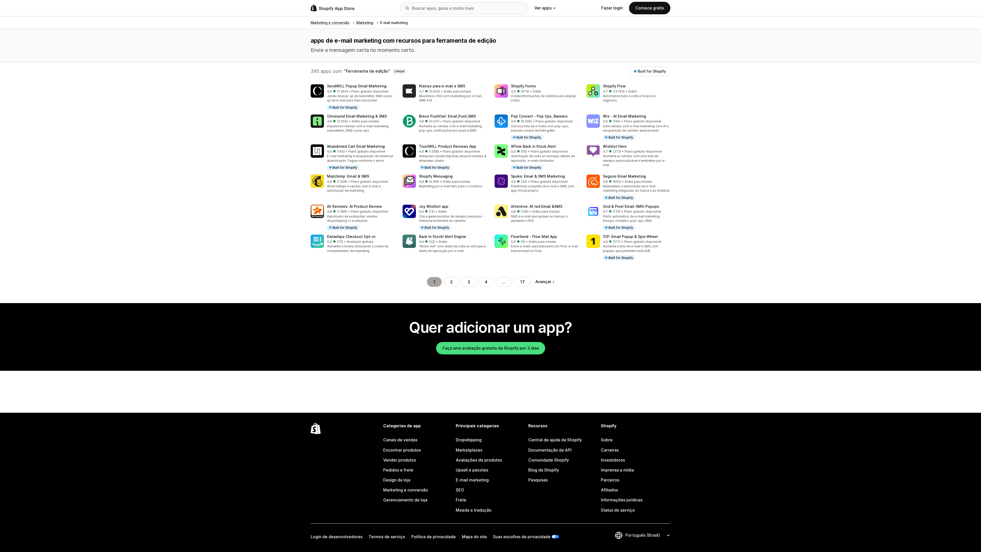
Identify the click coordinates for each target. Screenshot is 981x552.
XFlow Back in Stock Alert (533, 146)
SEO (460, 489)
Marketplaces (469, 450)
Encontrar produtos (402, 450)
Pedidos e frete (398, 470)
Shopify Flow (614, 86)
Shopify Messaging (436, 176)
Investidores (613, 460)
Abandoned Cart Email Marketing (356, 146)
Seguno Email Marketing (624, 176)
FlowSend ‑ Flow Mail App (534, 236)
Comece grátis (649, 7)
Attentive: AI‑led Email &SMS (536, 206)
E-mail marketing (472, 479)
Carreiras (610, 450)
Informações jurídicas (622, 499)
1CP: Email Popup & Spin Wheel (630, 236)
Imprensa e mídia (617, 470)
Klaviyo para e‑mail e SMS (442, 86)
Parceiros (610, 479)
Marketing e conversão (405, 489)
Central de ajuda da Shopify (555, 439)
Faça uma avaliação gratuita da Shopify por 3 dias (490, 348)
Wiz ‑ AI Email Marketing (624, 116)
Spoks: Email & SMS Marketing (538, 176)
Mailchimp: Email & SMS (348, 176)
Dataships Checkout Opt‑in (351, 236)
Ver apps (543, 7)
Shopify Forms (523, 86)
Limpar (399, 71)
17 (522, 281)
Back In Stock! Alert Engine (442, 236)
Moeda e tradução (474, 510)
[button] (352, 97)
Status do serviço (618, 510)
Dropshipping (469, 439)
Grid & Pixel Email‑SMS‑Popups (631, 206)
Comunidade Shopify (548, 460)
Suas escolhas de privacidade (522, 536)
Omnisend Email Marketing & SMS (357, 116)
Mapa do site (474, 536)
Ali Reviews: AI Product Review (354, 206)
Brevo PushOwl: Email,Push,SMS (447, 116)
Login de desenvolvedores (337, 536)
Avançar (543, 281)
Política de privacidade (433, 536)
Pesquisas (538, 479)
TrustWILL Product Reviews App (447, 146)
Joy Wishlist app (433, 206)
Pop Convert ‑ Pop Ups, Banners (539, 116)
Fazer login (612, 7)
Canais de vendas (400, 439)
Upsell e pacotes (472, 470)
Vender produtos (399, 460)
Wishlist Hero (615, 146)
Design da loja (396, 479)
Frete (461, 499)
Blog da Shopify (543, 470)
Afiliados (609, 489)
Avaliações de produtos (479, 460)
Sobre (607, 439)
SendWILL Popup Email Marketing (357, 86)
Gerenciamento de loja (405, 499)
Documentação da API (549, 450)
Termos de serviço (387, 536)
